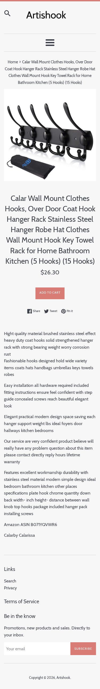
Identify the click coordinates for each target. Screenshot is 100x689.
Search (10, 580)
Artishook (63, 678)
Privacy (10, 587)
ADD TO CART (50, 292)
